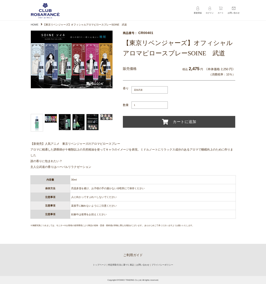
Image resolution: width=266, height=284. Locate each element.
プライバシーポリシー (162, 265)
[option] (72, 59)
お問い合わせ (142, 265)
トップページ (99, 265)
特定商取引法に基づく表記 (121, 265)
